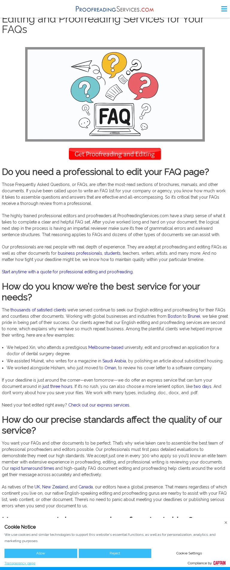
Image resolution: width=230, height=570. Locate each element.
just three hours (57, 386)
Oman (110, 367)
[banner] (115, 9)
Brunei (194, 316)
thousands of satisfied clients (38, 310)
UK (37, 486)
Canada (85, 486)
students (112, 253)
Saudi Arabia (114, 360)
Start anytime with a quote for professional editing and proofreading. (68, 271)
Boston (174, 316)
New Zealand (55, 486)
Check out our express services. (99, 405)
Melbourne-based (105, 347)
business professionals (80, 253)
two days (202, 386)
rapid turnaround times (32, 468)
